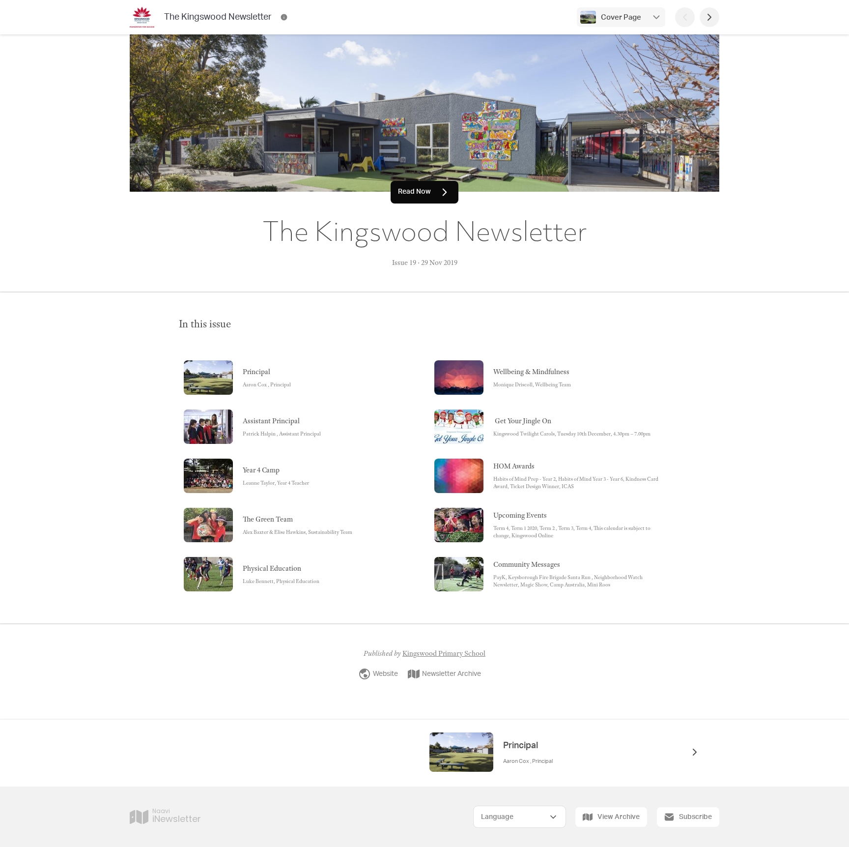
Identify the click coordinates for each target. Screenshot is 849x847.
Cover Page (621, 17)
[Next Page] (709, 17)
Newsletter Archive (451, 674)
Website (385, 674)
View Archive (618, 817)
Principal (520, 745)
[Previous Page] (685, 17)
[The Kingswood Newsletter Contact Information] (284, 17)
